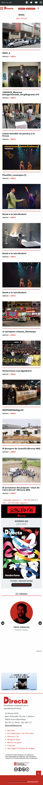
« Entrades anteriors (11, 500)
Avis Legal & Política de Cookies (21, 748)
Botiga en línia (13, 739)
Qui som (11, 730)
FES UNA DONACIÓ (31, 8)
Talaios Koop (23, 781)
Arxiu (13, 56)
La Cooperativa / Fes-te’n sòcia (20, 733)
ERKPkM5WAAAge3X (13, 410)
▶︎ (41, 623)
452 (9, 503)
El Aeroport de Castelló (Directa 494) (21, 448)
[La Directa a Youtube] (36, 2)
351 (36, 500)
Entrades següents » (20, 503)
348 (25, 500)
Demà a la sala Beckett (14, 214)
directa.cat (6, 2)
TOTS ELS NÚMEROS (21, 585)
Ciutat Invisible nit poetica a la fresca (18, 135)
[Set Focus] (38, 8)
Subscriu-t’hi (13, 736)
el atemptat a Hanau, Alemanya (19, 332)
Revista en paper (14, 742)
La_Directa (22, 18)
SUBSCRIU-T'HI (22, 8)
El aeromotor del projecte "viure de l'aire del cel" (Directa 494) (21, 489)
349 (28, 500)
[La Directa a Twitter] (31, 2)
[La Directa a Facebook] (27, 2)
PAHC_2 (6, 53)
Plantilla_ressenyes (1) (14, 175)
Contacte (11, 745)
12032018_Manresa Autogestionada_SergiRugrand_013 (20, 93)
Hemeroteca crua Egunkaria (17, 371)
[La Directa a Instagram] (41, 2)
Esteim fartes (21, 629)
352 (4, 503)
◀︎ (3, 623)
